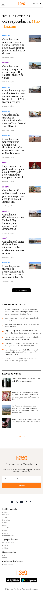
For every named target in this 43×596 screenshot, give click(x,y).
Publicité (5, 545)
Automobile (6, 528)
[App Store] (13, 580)
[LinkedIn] (26, 501)
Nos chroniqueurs (8, 536)
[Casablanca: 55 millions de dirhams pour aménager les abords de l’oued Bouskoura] (35, 189)
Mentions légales (7, 565)
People (4, 530)
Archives (5, 548)
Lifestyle (5, 533)
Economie (6, 36)
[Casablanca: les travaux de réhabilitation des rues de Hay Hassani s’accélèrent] (35, 114)
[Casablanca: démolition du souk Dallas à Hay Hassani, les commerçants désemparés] (35, 213)
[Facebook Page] (12, 501)
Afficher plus (21, 290)
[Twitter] (16, 501)
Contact (4, 558)
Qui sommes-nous (8, 543)
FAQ (3, 555)
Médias (4, 525)
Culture (4, 522)
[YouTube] (21, 501)
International (6, 520)
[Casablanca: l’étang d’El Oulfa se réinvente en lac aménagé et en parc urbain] (35, 241)
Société (5, 63)
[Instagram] (30, 501)
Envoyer (21, 485)
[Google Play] (29, 580)
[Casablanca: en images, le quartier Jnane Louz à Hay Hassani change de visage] (35, 65)
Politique (5, 512)
